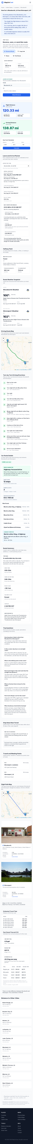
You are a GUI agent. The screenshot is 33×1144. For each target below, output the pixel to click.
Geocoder (3, 1128)
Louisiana (16, 7)
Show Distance (16, 94)
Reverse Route (10, 51)
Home (2, 7)
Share (7, 56)
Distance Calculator (6, 1126)
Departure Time (7, 163)
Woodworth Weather (11, 290)
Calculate (16, 148)
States (2, 1117)
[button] (25, 362)
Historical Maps (21, 1119)
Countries (3, 1115)
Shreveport (7, 885)
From (4, 82)
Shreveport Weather (10, 311)
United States (9, 7)
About (19, 1126)
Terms (19, 1128)
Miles (22, 142)
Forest (5, 259)
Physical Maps (21, 1115)
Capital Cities (4, 1119)
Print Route (18, 56)
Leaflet (17, 369)
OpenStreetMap (23, 369)
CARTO (29, 369)
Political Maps (21, 1117)
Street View (4, 1130)
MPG (13, 142)
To (3, 88)
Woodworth (23, 7)
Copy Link (22, 51)
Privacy (19, 1130)
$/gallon (5, 142)
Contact (20, 1132)
